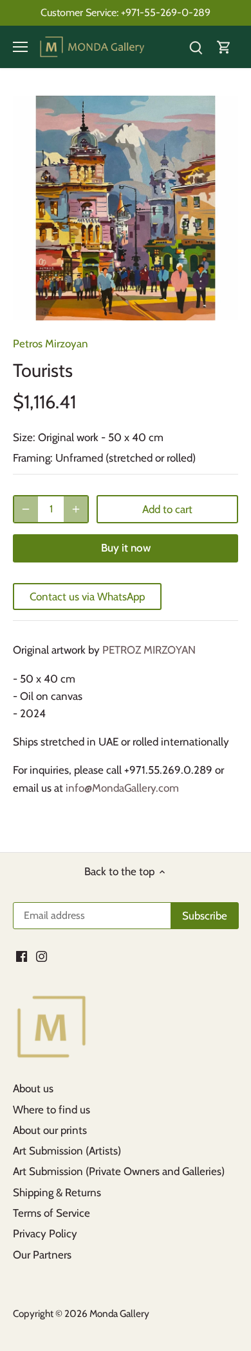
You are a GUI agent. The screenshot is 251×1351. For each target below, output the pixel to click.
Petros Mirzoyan (50, 343)
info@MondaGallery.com (122, 787)
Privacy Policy (45, 1233)
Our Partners (42, 1254)
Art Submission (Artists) (67, 1150)
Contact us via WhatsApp (87, 596)
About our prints (50, 1130)
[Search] (195, 47)
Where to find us (51, 1109)
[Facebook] (21, 956)
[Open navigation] (20, 47)
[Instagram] (41, 956)
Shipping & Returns (57, 1192)
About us (33, 1088)
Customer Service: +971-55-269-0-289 (125, 12)
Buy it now (126, 547)
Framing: (33, 457)
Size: (24, 437)
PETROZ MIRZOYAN (149, 649)
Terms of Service (51, 1213)
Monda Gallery (119, 1313)
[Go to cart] (224, 47)
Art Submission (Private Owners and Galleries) (119, 1171)
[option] (125, 208)
